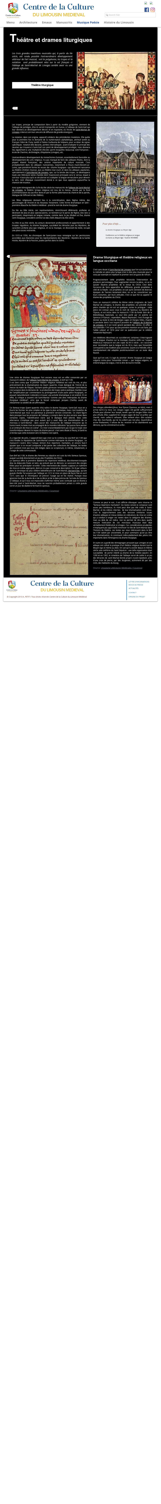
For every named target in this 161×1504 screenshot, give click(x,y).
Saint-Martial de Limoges (37, 172)
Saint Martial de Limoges (120, 269)
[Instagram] (152, 10)
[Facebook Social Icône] (146, 10)
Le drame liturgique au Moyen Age (118, 230)
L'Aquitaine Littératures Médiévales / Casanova (121, 568)
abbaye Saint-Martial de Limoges (44, 380)
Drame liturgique (106, 257)
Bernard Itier (74, 470)
